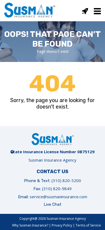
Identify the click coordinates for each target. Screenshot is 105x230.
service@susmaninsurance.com (58, 196)
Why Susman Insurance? (30, 225)
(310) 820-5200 (66, 180)
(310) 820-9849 (57, 188)
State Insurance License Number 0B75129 (52, 151)
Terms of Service (88, 225)
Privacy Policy (62, 225)
